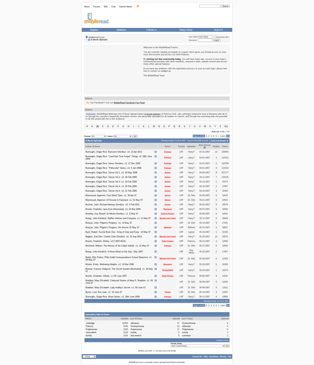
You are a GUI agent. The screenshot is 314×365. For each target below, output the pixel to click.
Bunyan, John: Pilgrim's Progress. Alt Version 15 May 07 (112, 227)
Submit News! (125, 6)
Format (181, 146)
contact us (166, 71)
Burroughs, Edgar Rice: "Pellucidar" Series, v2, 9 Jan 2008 (113, 168)
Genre (167, 146)
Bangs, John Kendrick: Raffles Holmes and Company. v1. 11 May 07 (118, 218)
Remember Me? (222, 37)
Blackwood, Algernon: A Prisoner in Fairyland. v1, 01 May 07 (114, 200)
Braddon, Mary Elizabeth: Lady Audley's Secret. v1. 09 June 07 (116, 287)
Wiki (106, 6)
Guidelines (121, 30)
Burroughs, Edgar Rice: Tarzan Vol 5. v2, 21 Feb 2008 (111, 191)
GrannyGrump (137, 326)
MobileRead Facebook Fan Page (129, 102)
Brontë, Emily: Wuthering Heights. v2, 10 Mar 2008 (110, 264)
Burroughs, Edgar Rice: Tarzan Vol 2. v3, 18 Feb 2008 (111, 177)
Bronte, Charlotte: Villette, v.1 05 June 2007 (106, 276)
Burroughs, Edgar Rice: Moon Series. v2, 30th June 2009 (113, 296)
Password (193, 40)
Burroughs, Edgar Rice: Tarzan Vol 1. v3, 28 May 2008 (111, 172)
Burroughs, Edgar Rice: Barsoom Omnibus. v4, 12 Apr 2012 (114, 152)
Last (223, 136)
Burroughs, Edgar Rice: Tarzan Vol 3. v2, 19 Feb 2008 (111, 181)
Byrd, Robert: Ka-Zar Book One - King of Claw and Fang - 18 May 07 (118, 232)
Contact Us (197, 356)
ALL (226, 126)
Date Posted (204, 145)
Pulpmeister (91, 329)
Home (87, 6)
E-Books (151, 30)
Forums (96, 6)
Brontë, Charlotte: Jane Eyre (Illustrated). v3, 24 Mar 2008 (113, 209)
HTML (222, 132)
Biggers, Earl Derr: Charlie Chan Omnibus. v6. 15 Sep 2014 (114, 236)
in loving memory (152, 114)
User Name (193, 37)
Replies (216, 146)
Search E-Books (218, 141)
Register (94, 30)
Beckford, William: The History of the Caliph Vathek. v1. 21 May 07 (117, 245)
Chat (113, 6)
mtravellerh (91, 332)
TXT (228, 132)
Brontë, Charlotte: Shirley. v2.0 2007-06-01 (106, 241)
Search (217, 30)
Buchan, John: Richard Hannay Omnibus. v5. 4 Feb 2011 (113, 204)
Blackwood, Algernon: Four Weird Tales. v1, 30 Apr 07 (111, 195)
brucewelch (136, 335)
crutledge (90, 323)
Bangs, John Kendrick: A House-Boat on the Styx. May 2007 (114, 251)
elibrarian (135, 323)
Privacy (223, 356)
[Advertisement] (113, 69)
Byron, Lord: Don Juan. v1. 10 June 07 (104, 292)
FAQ (206, 356)
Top (229, 356)
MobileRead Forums (97, 37)
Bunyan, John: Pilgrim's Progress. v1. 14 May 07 (109, 223)
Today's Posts (185, 30)
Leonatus (186, 335)
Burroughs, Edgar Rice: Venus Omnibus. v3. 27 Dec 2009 (113, 163)
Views (225, 146)
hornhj (89, 335)
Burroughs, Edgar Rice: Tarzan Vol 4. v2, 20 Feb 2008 (111, 186)
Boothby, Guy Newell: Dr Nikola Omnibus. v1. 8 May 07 (112, 213)
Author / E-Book (92, 146)
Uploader (191, 146)
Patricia (89, 326)
